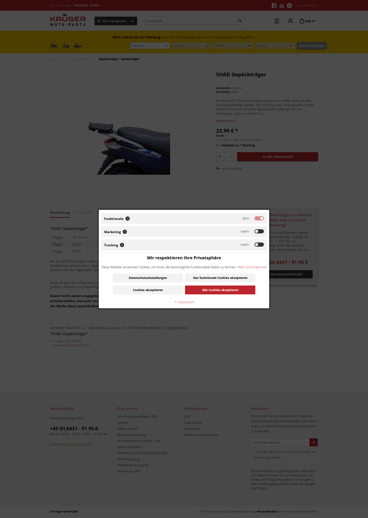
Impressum (185, 302)
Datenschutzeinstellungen (148, 278)
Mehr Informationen (252, 267)
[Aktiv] (259, 218)
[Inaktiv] (259, 231)
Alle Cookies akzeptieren (220, 290)
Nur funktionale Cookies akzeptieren (220, 278)
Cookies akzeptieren (148, 290)
